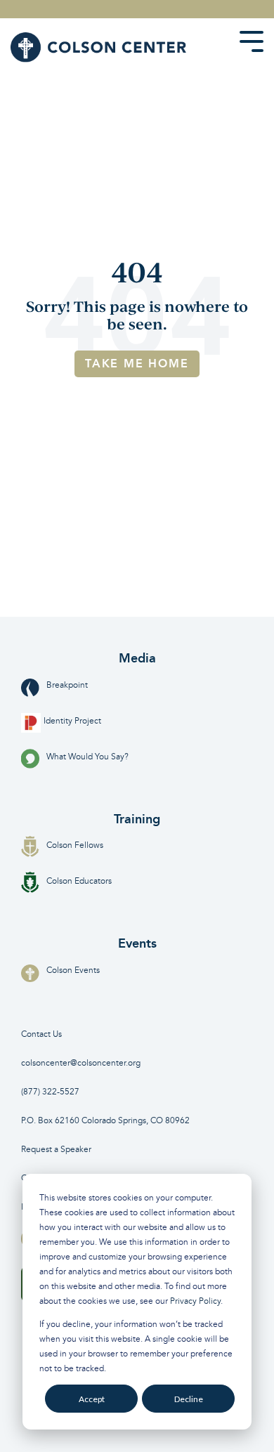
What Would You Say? (87, 757)
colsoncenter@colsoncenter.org (81, 1063)
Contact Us (41, 1034)
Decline (188, 1399)
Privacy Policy (195, 1301)
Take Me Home (137, 363)
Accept (92, 1399)
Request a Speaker (56, 1149)
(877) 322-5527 (50, 1092)
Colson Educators (79, 881)
